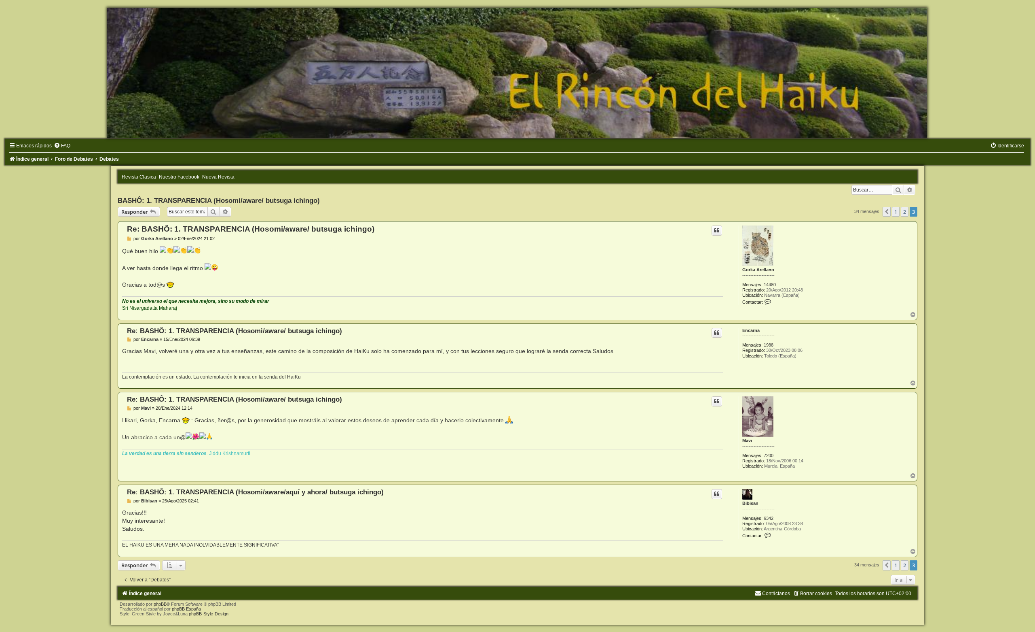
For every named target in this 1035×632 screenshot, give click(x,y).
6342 (768, 518)
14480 (770, 284)
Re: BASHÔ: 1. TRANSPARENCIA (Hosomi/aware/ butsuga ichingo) (250, 229)
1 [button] (895, 211)
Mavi (747, 440)
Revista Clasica (139, 177)
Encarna (751, 330)
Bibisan (750, 503)
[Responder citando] (717, 230)
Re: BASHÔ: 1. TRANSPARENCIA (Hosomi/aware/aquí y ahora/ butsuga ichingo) (255, 492)
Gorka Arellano (758, 269)
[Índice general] (517, 73)
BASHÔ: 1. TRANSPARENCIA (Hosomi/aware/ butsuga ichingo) (219, 200)
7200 (768, 455)
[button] (887, 212)
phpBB (160, 604)
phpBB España (186, 608)
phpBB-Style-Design (208, 613)
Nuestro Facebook (179, 177)
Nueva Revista (218, 177)
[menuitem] (62, 146)
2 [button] (904, 211)
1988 (768, 345)
